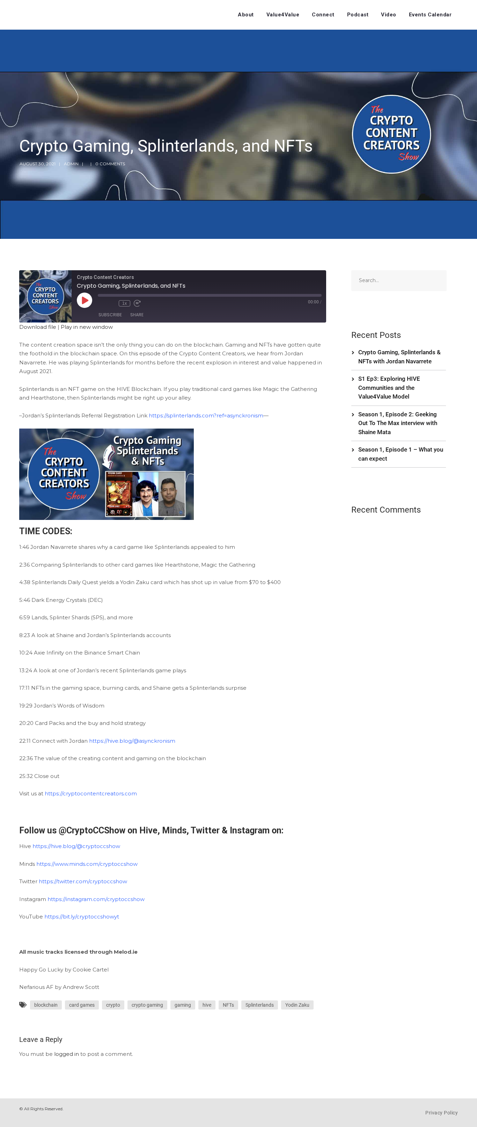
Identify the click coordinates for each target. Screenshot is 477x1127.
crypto (113, 1005)
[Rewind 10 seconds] (111, 303)
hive (207, 1005)
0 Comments (110, 163)
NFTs (228, 1005)
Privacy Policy (441, 1112)
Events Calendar (430, 15)
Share (137, 315)
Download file (37, 327)
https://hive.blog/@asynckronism (132, 741)
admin (71, 163)
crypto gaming (147, 1005)
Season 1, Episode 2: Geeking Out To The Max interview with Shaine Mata (397, 423)
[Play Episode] (84, 300)
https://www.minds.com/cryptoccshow (87, 864)
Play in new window (87, 327)
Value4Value (283, 15)
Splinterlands (259, 1005)
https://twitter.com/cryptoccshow (83, 881)
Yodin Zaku (297, 1005)
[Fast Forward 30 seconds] (137, 303)
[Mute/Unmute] (101, 303)
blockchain (46, 1005)
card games (82, 1005)
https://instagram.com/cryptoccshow (96, 899)
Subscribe (110, 315)
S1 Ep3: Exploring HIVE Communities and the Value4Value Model (389, 387)
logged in (66, 1054)
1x (124, 303)
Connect (323, 15)
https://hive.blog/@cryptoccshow (76, 846)
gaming (183, 1005)
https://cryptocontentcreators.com (91, 793)
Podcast (358, 15)
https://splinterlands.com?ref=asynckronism (206, 415)
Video (388, 15)
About (246, 15)
